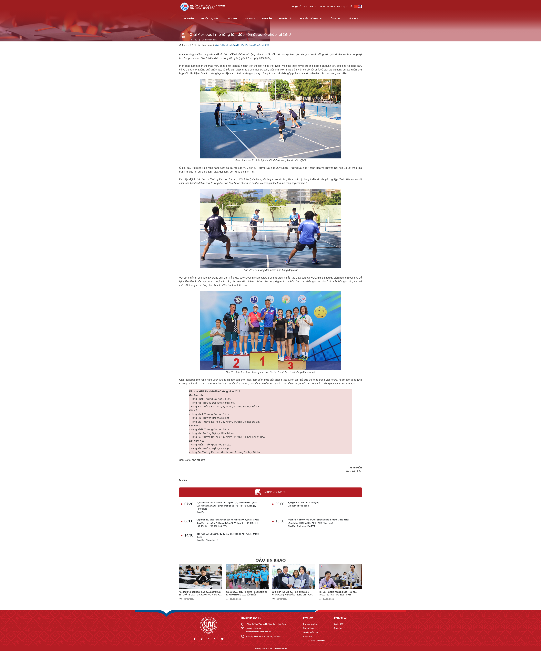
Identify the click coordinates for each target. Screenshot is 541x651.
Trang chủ (296, 6)
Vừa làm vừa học (310, 632)
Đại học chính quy (311, 624)
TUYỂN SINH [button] (231, 18)
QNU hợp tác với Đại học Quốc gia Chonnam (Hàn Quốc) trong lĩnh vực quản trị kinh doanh (292, 595)
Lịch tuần (320, 6)
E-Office (331, 6)
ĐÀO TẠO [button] (250, 18)
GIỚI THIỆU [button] (188, 18)
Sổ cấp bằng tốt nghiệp (314, 640)
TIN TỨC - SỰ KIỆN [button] (209, 18)
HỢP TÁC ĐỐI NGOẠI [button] (311, 18)
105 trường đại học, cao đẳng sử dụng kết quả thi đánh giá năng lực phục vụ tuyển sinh (200, 595)
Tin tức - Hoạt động (203, 45)
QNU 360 (308, 6)
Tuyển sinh (307, 636)
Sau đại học (308, 628)
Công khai (335, 18)
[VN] (356, 6)
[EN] (360, 6)
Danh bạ (338, 628)
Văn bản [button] (353, 18)
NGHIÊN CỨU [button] (285, 18)
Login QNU (338, 624)
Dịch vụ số (342, 6)
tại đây (201, 460)
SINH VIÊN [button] (267, 18)
